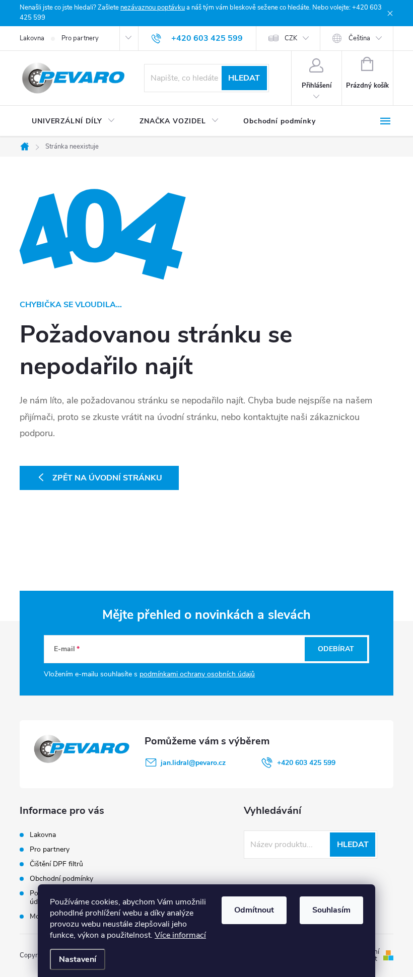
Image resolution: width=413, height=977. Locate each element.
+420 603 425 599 (306, 762)
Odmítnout (254, 910)
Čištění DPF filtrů (56, 864)
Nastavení (77, 959)
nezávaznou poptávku (152, 7)
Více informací (180, 935)
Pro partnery (80, 38)
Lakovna (32, 38)
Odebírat (336, 649)
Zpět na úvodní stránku (107, 477)
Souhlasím (331, 910)
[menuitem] (73, 121)
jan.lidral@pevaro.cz (193, 762)
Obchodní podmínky (61, 878)
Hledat (244, 78)
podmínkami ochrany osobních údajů (197, 674)
